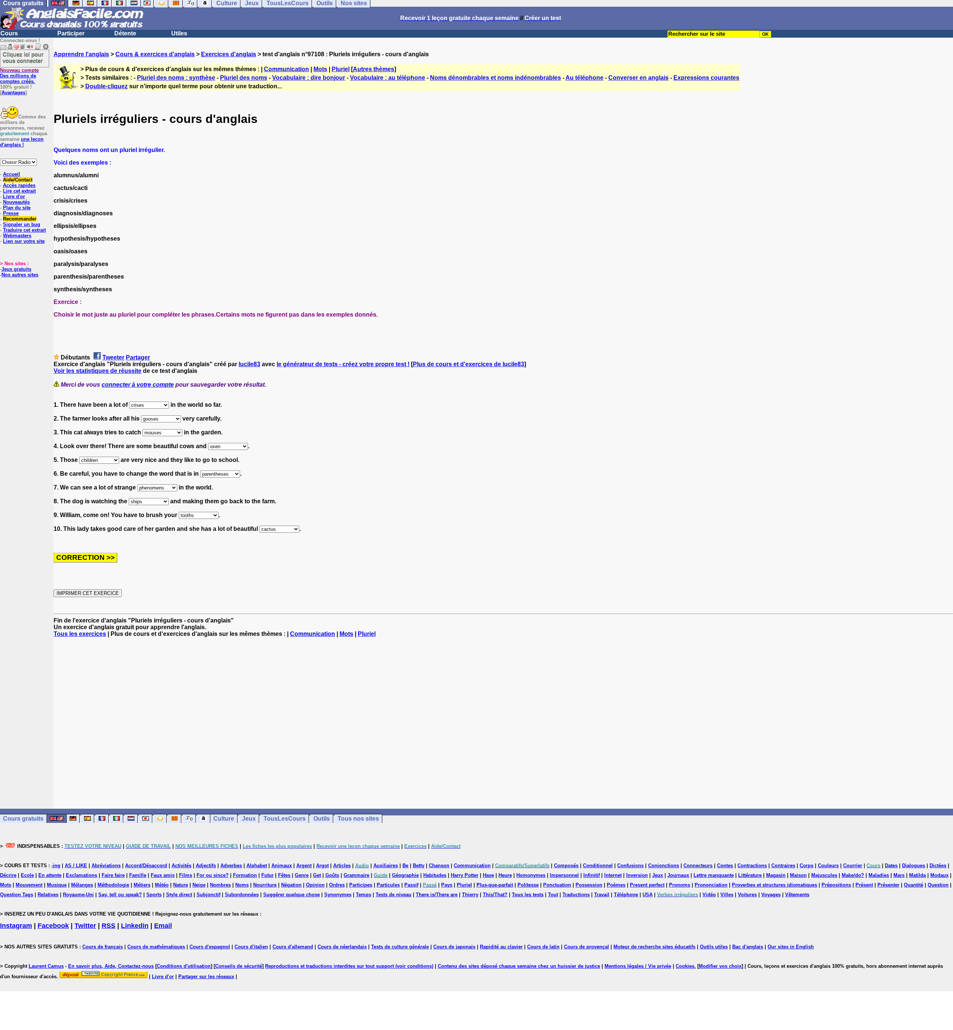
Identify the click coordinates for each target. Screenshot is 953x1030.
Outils (321, 818)
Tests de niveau (393, 894)
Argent (304, 865)
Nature (180, 885)
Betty (418, 865)
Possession (589, 885)
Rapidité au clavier (501, 947)
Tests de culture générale (400, 947)
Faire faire (113, 875)
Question (938, 885)
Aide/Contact (17, 180)
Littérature (750, 875)
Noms (242, 885)
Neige (198, 885)
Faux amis (163, 875)
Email (163, 925)
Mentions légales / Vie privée (638, 966)
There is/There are (437, 894)
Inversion (637, 875)
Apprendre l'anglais (81, 54)
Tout (553, 894)
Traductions (576, 894)
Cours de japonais (454, 947)
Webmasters (17, 235)
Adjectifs (206, 865)
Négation (291, 885)
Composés (566, 865)
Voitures (747, 894)
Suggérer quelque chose (291, 894)
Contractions (752, 865)
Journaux (678, 875)
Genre (302, 875)
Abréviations (106, 865)
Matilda (917, 875)
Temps (363, 894)
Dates (891, 865)
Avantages (13, 92)
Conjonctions (663, 865)
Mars (899, 875)
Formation (245, 875)
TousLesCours (285, 818)
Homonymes (530, 875)
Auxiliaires (385, 865)
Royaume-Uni (78, 894)
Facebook (53, 925)
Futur (267, 875)
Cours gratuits (23, 818)
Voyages (771, 894)
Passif (411, 885)
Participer (71, 33)
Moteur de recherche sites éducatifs (654, 947)
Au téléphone (584, 78)
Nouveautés (16, 202)
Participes (360, 885)
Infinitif (591, 875)
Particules (388, 885)
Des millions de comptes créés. (19, 75)
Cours (9, 33)
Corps (806, 865)
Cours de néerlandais (342, 947)
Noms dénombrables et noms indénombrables (495, 78)
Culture (223, 818)
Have (488, 875)
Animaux (281, 865)
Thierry (470, 894)
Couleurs (828, 865)
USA (648, 894)
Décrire (8, 875)
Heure (505, 875)
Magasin (775, 875)
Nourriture (265, 885)
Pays (446, 885)
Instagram (16, 925)
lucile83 (249, 364)
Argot (322, 865)
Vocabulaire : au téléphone (387, 78)
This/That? (495, 894)
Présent (864, 885)
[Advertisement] (503, 723)
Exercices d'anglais (228, 54)
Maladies (878, 875)
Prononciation (711, 885)
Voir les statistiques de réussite (97, 371)
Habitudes (434, 875)
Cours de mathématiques (156, 947)
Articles (342, 865)
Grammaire (356, 875)
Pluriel (341, 69)
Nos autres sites (19, 275)
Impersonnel (564, 875)
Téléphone (626, 894)
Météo (162, 885)
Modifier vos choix (720, 966)
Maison (798, 875)
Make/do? (853, 875)
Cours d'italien (251, 947)
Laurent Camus (46, 966)
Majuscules (824, 875)
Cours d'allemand (292, 947)
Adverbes (231, 865)
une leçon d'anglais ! (22, 142)
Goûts (332, 875)
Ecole (27, 875)
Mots (320, 69)
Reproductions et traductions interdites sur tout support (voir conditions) (349, 966)
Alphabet (256, 865)
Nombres (220, 885)
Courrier (852, 865)
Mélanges (82, 885)
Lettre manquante (714, 875)
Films (185, 875)
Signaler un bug (21, 224)
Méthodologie (113, 885)
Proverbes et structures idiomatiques (774, 885)
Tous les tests (528, 894)
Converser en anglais (638, 78)
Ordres (337, 885)
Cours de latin (543, 947)
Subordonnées (242, 894)
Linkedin (135, 925)
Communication (286, 69)
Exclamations (81, 875)
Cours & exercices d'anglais (155, 54)
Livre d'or (14, 196)
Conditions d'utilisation (184, 966)
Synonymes (337, 894)
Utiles (179, 33)
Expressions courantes (706, 78)
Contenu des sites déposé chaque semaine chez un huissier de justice (519, 966)
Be (405, 865)
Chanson (439, 865)
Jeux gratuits (16, 269)
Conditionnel (598, 865)
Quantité (913, 885)
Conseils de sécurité (238, 966)
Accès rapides (19, 185)
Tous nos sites (358, 818)
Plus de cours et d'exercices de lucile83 (468, 364)
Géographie (405, 875)
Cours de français (102, 947)
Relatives (48, 894)
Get (317, 875)
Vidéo (709, 894)
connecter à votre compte (138, 384)
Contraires (783, 865)
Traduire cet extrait (24, 230)
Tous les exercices (80, 634)
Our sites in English (791, 947)
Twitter (85, 925)
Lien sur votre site (24, 241)
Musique (57, 885)
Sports (154, 894)
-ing (55, 865)
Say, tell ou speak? (120, 894)
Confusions (630, 865)
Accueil (11, 174)
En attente (49, 875)
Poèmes (616, 885)
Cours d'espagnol (209, 947)
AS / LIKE (76, 865)
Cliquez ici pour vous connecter (23, 57)
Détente (125, 33)
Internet (613, 875)
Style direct (179, 894)
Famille (137, 875)
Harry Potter (464, 875)
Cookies (685, 966)
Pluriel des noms (243, 78)
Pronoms (679, 885)
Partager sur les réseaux (206, 976)
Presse (11, 213)
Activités (181, 865)
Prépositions (836, 885)
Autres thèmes (373, 69)
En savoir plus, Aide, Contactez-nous (111, 966)
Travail (601, 894)
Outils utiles (714, 947)
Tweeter (113, 357)
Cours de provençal (586, 947)
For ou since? (213, 875)
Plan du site (17, 207)
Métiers (142, 885)
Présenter (888, 885)
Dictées (938, 865)
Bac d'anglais (747, 947)
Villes (726, 894)
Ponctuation (557, 885)
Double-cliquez (106, 86)
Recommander (19, 219)
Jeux (249, 818)
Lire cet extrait (19, 191)
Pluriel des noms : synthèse (176, 78)
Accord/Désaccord (146, 865)
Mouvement (29, 885)
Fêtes (284, 875)
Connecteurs (698, 865)
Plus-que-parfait (494, 885)
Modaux (939, 875)
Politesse (528, 885)
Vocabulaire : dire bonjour (308, 78)
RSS (108, 925)
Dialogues (913, 865)
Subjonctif (208, 894)
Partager (138, 357)
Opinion (315, 885)
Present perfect (647, 885)
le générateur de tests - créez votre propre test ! (343, 364)
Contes (725, 865)
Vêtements (797, 894)
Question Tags (16, 894)
